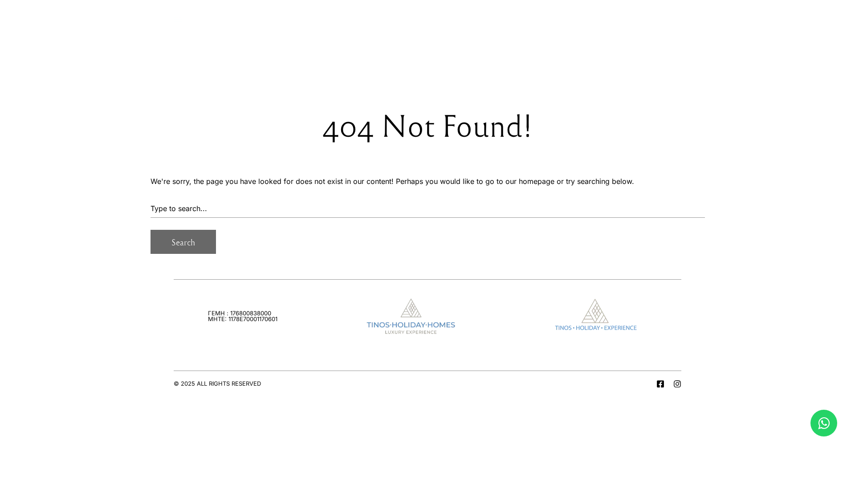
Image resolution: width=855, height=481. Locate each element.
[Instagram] (677, 384)
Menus (199, 18)
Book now (660, 18)
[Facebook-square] (660, 384)
